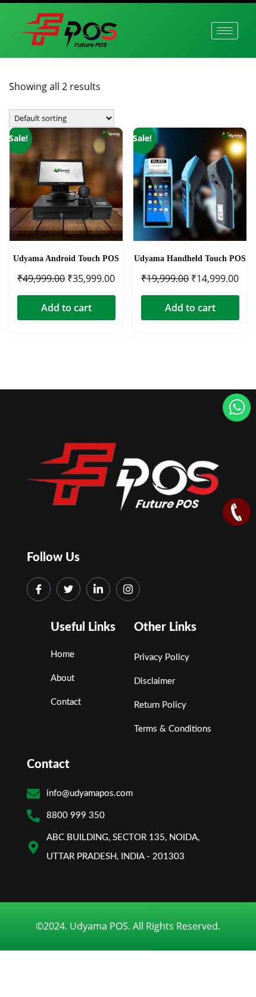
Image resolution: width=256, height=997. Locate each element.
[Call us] (236, 512)
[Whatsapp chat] (236, 408)
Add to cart (66, 307)
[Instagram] (128, 589)
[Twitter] (39, 589)
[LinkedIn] (98, 589)
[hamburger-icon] (224, 30)
